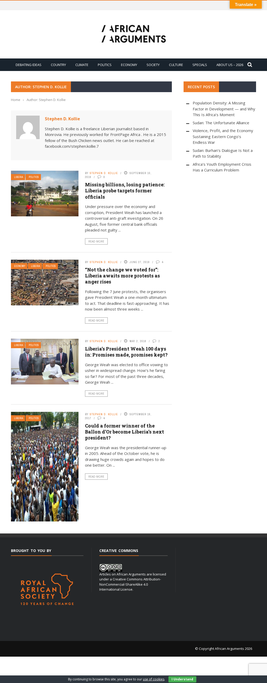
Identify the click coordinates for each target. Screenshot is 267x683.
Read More (96, 241)
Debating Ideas (28, 64)
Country (58, 64)
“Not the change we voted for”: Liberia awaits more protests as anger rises (122, 275)
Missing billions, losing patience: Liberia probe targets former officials (125, 190)
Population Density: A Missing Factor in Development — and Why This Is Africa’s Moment (224, 108)
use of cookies (153, 679)
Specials (199, 64)
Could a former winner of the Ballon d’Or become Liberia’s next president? (124, 432)
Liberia (18, 177)
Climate (81, 64)
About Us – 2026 (229, 64)
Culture (176, 64)
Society (153, 64)
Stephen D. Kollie (62, 119)
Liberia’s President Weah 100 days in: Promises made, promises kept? (126, 352)
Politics (105, 64)
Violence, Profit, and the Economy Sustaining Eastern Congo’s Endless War (223, 136)
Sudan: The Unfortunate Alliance (221, 122)
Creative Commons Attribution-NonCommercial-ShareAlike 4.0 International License (130, 584)
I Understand (182, 679)
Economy (129, 64)
